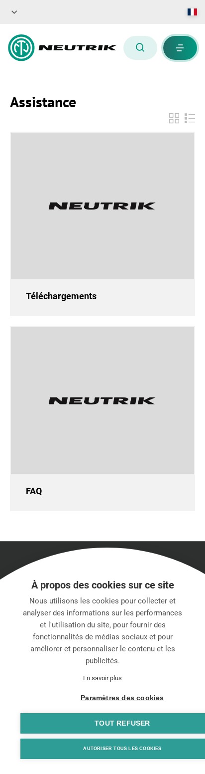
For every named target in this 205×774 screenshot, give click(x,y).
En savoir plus (102, 678)
